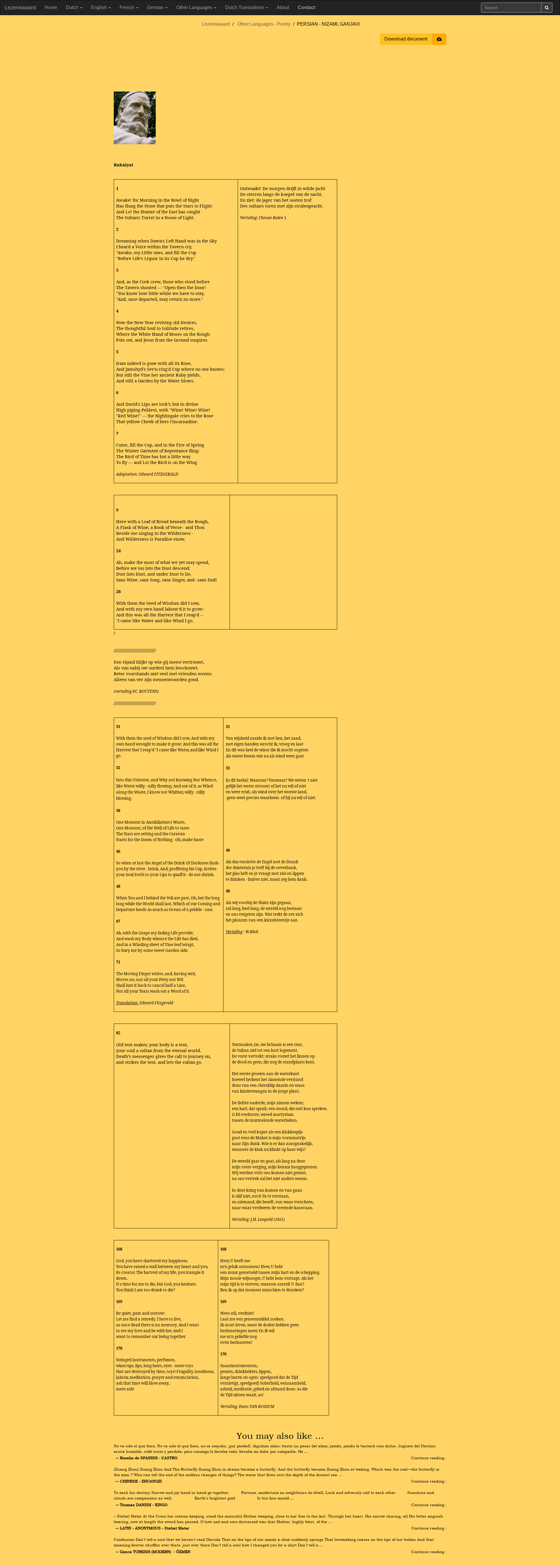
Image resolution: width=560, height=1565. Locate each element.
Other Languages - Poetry (263, 24)
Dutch (72, 7)
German (156, 7)
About (283, 7)
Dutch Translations (245, 7)
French (127, 7)
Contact (306, 7)
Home (51, 7)
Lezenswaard (20, 7)
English (99, 7)
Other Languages (195, 7)
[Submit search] (546, 8)
